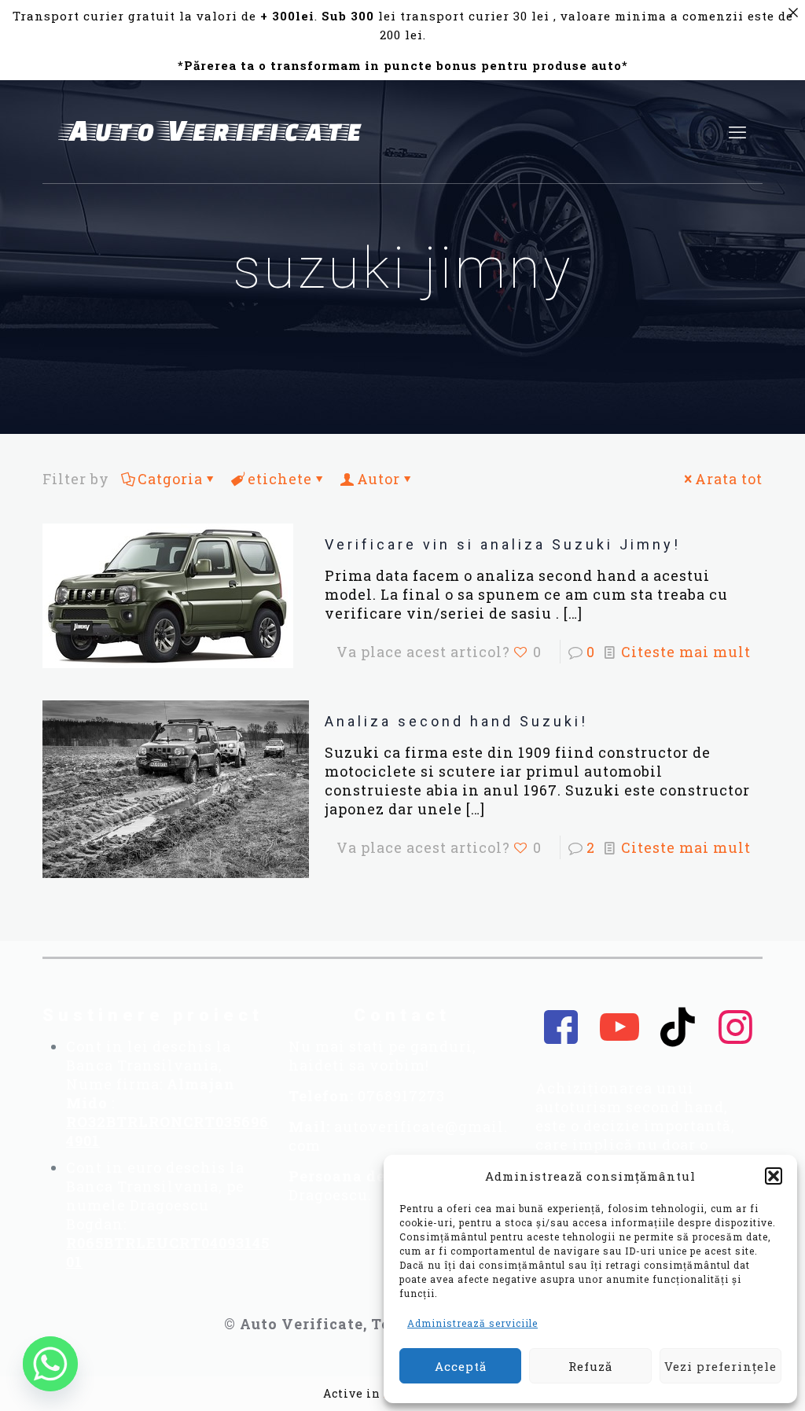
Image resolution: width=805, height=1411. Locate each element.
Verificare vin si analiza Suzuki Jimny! (503, 544)
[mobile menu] (737, 132)
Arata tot (729, 478)
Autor (378, 478)
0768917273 (401, 1095)
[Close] (793, 12)
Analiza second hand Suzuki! (456, 721)
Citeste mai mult (686, 651)
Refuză (590, 1366)
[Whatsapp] (50, 1363)
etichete (280, 478)
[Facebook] (561, 1026)
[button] (773, 1176)
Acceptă (461, 1366)
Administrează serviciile (472, 1323)
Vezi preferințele (720, 1366)
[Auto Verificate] (215, 132)
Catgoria (170, 478)
